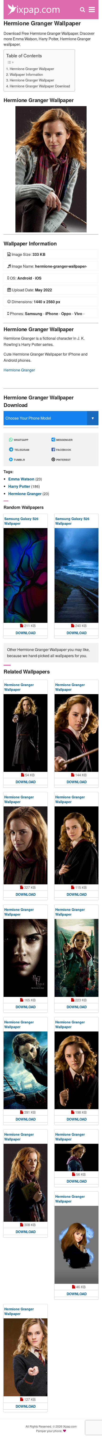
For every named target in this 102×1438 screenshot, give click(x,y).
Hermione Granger (19, 370)
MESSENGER (64, 440)
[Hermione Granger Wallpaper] (51, 169)
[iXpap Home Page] (33, 9)
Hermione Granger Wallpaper (32, 68)
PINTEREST (63, 459)
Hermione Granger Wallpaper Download (40, 85)
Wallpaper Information (26, 74)
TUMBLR (19, 459)
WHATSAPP (20, 440)
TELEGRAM (21, 450)
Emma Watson (21, 479)
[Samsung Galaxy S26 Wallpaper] (25, 575)
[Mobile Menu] (92, 10)
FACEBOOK (63, 450)
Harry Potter (19, 486)
